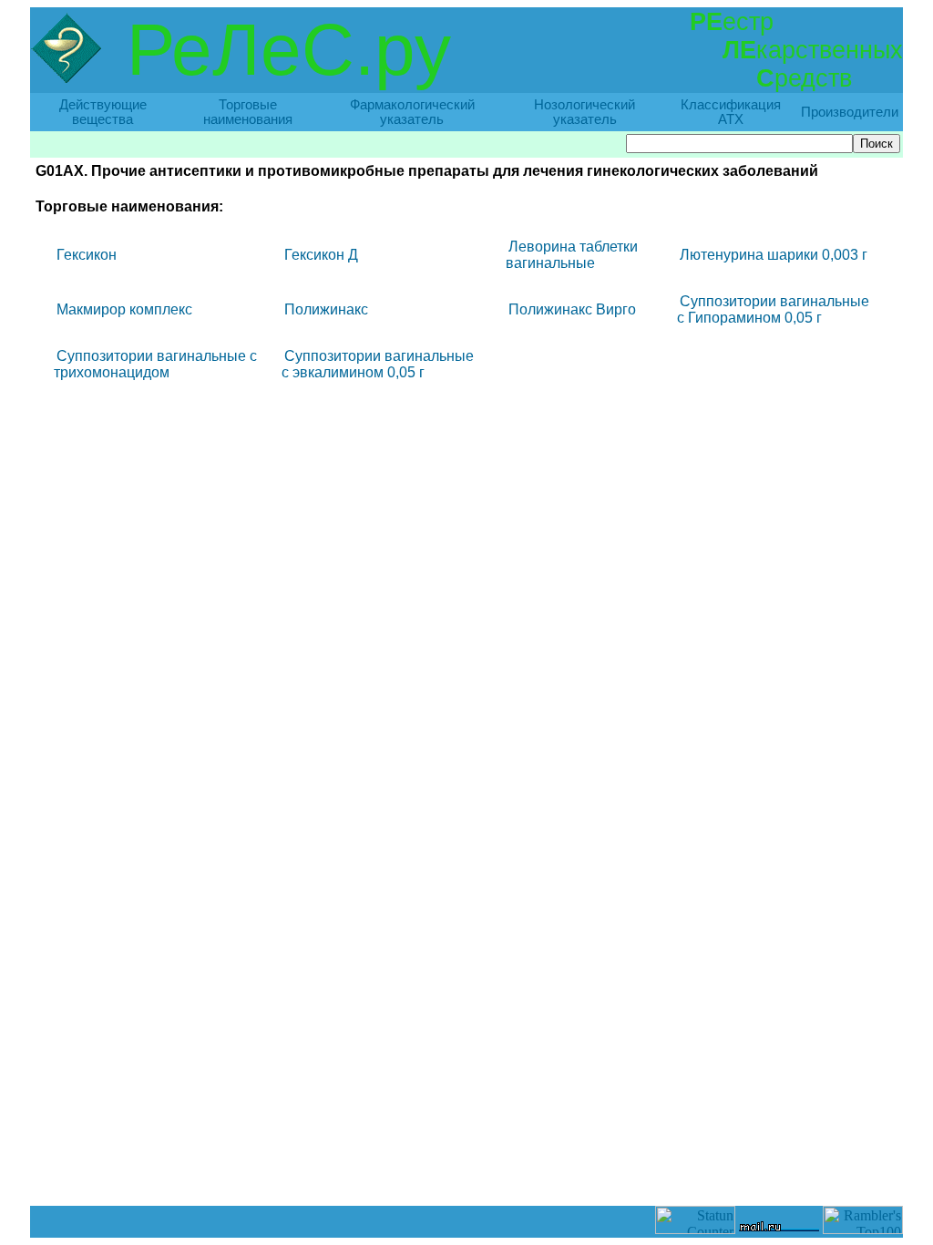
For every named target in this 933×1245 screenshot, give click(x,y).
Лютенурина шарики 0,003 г (773, 254)
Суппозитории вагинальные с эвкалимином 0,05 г (378, 364)
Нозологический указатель (584, 112)
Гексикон (86, 254)
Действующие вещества (103, 112)
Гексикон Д (321, 254)
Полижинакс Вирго (572, 309)
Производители (849, 112)
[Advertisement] (466, 1165)
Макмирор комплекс (124, 309)
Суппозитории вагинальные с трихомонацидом (155, 364)
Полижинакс (326, 309)
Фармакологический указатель (412, 112)
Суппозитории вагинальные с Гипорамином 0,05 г (773, 309)
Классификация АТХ (731, 112)
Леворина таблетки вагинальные (572, 255)
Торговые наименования (247, 112)
